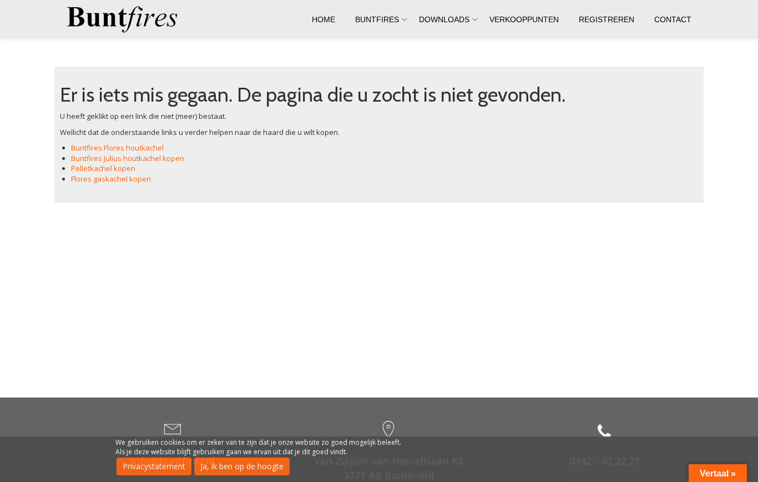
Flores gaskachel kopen (111, 179)
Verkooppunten (524, 19)
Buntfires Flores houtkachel (117, 148)
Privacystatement (154, 466)
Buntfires (377, 19)
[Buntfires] (124, 19)
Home (323, 19)
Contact (672, 19)
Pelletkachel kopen (103, 168)
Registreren (606, 19)
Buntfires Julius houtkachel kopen (127, 158)
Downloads (444, 19)
